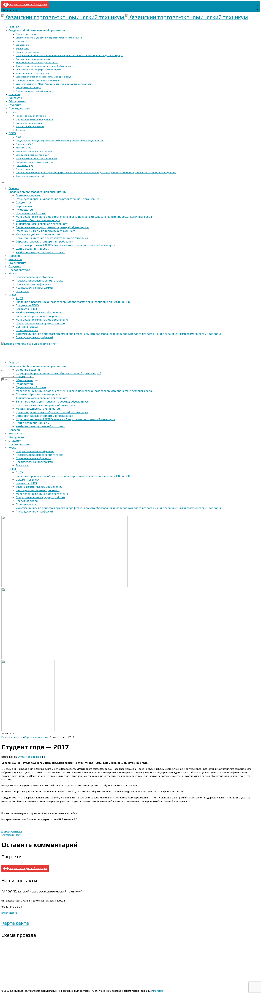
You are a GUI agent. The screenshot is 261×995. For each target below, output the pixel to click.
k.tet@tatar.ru (9, 912)
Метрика (158, 990)
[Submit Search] (36, 380)
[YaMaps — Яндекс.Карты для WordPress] (130, 982)
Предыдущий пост (11, 831)
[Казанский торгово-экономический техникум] (130, 17)
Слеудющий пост (11, 834)
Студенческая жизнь (30, 756)
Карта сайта (15, 923)
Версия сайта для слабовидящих (28, 4)
